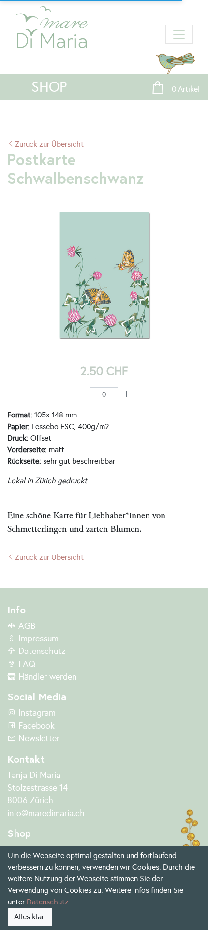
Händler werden (46, 676)
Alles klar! (30, 916)
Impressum (37, 638)
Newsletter (37, 738)
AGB (25, 626)
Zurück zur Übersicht (49, 144)
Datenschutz (40, 651)
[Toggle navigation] (179, 34)
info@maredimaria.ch (46, 813)
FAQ (25, 664)
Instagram (36, 713)
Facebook (35, 726)
